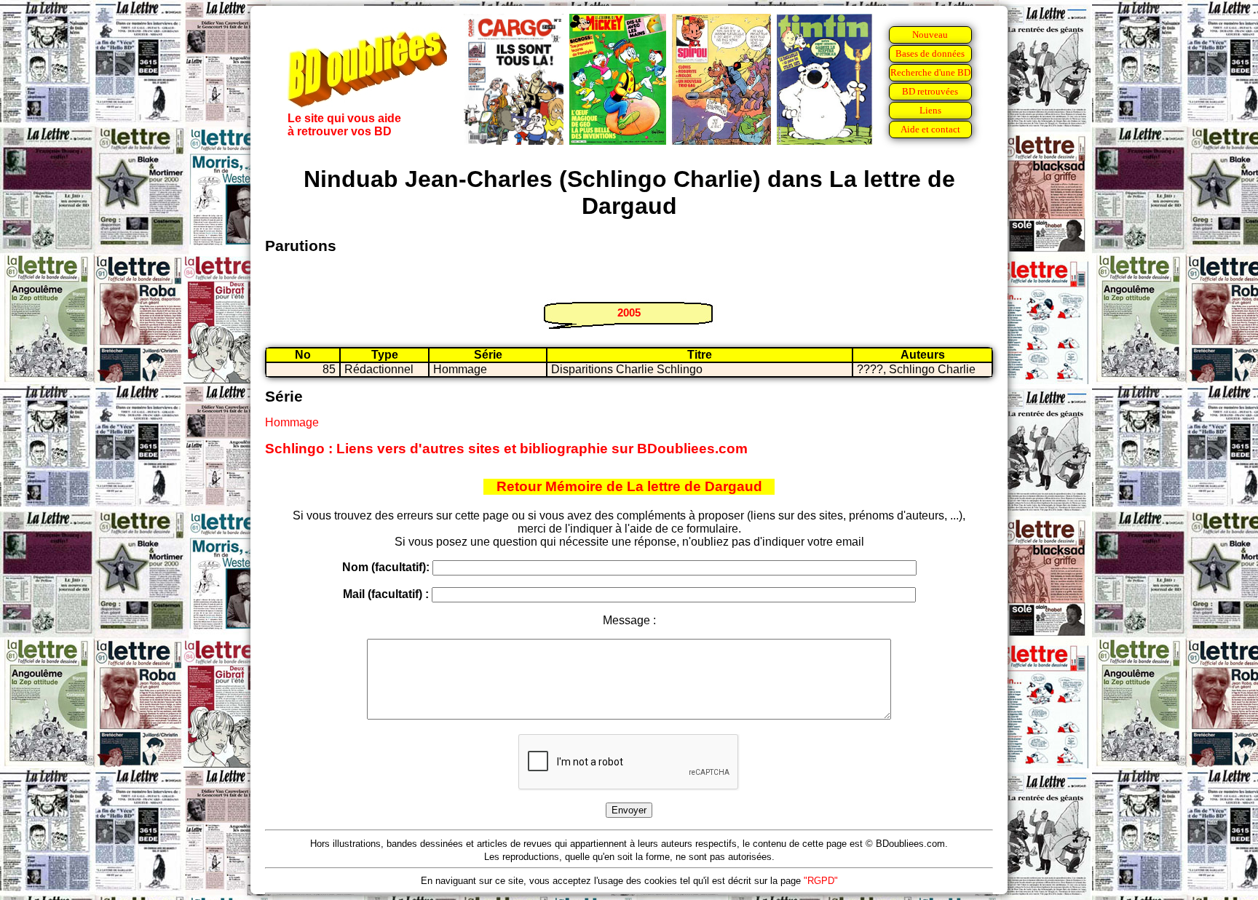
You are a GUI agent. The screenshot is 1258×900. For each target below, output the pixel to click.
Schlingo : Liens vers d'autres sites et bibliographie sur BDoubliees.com (506, 448)
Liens (930, 110)
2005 (629, 312)
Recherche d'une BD (930, 72)
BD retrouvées (930, 91)
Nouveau (930, 34)
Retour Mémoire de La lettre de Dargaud (629, 486)
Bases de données (930, 53)
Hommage (292, 422)
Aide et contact (930, 129)
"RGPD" (821, 880)
